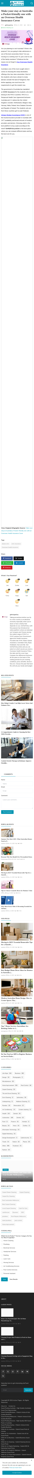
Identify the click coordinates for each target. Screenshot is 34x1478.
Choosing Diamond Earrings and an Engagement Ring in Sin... (16, 1357)
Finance (14, 1122)
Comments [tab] (8, 774)
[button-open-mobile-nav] (2, 3)
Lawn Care (6, 1259)
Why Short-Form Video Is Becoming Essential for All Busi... (16, 907)
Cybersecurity (26, 1138)
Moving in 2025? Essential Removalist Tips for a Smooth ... (16, 874)
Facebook (17, 1146)
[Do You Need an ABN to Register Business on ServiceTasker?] (17, 1043)
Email (3, 787)
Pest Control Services (10, 1270)
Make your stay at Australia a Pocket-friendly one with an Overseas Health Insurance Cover (17, 530)
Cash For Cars (23, 1208)
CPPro (3, 893)
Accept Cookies (17, 1473)
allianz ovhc (5, 544)
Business (19, 1073)
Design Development (9, 1138)
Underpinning (7, 1101)
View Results (14, 1279)
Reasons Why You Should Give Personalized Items (16, 857)
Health (6, 1113)
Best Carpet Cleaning (8, 1204)
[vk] (27, 1372)
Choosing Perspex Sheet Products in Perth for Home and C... (16, 1338)
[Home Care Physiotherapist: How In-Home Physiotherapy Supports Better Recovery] (7, 1312)
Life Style (6, 1073)
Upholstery (21, 1097)
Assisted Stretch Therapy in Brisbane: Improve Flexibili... (16, 762)
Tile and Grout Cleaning (10, 1093)
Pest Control (26, 1085)
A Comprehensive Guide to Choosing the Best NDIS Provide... (15, 733)
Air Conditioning (8, 1109)
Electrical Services (9, 1248)
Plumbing (6, 1244)
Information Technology (10, 1130)
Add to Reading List (7, 27)
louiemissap (4, 859)
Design (5, 1077)
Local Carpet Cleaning (9, 1208)
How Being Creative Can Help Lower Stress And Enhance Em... (16, 704)
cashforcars (5, 1212)
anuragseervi (4, 1031)
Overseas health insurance (10, 547)
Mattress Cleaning (22, 1101)
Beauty (5, 1126)
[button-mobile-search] (31, 3)
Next (29, 1171)
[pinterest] (18, 1372)
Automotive (7, 1117)
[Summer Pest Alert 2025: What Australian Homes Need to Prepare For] (7, 833)
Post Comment (7, 812)
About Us (4, 1406)
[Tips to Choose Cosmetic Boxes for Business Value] (7, 884)
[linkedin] (22, 1372)
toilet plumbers (6, 1220)
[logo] (17, 3)
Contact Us (12, 1406)
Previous (5, 1171)
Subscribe (28, 1390)
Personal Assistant (9, 1273)
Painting (6, 1255)
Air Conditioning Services (11, 1266)
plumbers (5, 1216)
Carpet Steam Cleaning (9, 1192)
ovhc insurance (16, 544)
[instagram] (13, 1372)
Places (26, 1142)
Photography (18, 1077)
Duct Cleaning (7, 1097)
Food (4, 1122)
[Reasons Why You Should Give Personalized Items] (7, 851)
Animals (25, 1122)
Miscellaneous (8, 1081)
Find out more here (15, 1468)
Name (3, 780)
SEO (22, 1212)
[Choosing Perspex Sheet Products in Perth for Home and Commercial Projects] (7, 1331)
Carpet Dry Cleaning (8, 1196)
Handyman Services (9, 1251)
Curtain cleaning (25, 1109)
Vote (4, 1279)
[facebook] (3, 1372)
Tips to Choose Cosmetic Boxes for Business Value (16, 890)
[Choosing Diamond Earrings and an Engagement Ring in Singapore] (7, 1350)
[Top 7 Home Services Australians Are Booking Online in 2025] (17, 1015)
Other (5, 1146)
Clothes (26, 1126)
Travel (5, 1142)
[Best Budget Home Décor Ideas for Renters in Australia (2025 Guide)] (17, 959)
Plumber (6, 1105)
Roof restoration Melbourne (10, 1200)
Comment (4, 796)
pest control (18, 1220)
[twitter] (8, 1372)
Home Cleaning (8, 1241)
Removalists (19, 1105)
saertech (3, 843)
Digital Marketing (8, 1134)
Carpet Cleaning (8, 1089)
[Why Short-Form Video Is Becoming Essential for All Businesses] (7, 900)
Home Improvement (9, 1085)
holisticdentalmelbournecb (10, 1177)
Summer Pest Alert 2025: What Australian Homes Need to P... (16, 840)
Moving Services (8, 1262)
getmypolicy (14, 615)
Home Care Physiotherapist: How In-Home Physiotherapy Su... (13, 1319)
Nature (16, 1142)
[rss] (3, 1376)
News (16, 1126)
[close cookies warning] (31, 1460)
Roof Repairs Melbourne (18, 1216)
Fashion (6, 1150)
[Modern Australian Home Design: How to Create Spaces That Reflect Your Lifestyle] (17, 987)
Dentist (16, 1113)
